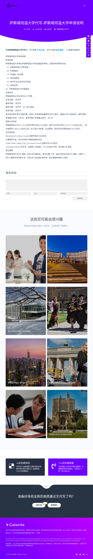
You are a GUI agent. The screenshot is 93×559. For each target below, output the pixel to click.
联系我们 (54, 505)
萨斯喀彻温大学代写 (63, 29)
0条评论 (49, 29)
